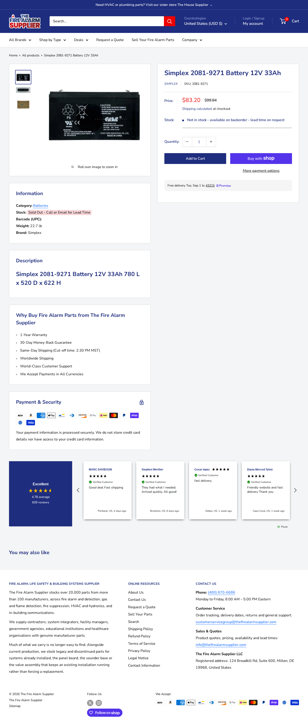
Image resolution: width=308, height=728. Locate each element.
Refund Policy (139, 636)
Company (189, 39)
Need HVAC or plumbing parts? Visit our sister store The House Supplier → (154, 4)
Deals (78, 39)
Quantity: (171, 141)
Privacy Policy (139, 650)
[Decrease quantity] (187, 141)
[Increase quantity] (211, 141)
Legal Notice (138, 658)
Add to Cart (195, 158)
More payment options (261, 170)
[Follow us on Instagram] (99, 703)
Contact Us (137, 599)
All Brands (17, 39)
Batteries (40, 205)
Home (13, 55)
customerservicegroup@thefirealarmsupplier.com (236, 622)
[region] (186, 490)
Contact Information (144, 665)
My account (253, 23)
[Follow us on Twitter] (90, 703)
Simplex (171, 83)
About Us (136, 592)
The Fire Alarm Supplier (25, 700)
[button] (78, 490)
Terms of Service (141, 643)
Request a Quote (110, 39)
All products (30, 55)
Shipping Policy (140, 629)
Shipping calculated (197, 108)
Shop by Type (50, 39)
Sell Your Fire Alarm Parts (153, 39)
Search (133, 621)
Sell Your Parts (140, 614)
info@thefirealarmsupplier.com (221, 644)
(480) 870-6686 (221, 592)
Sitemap (15, 706)
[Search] (169, 21)
